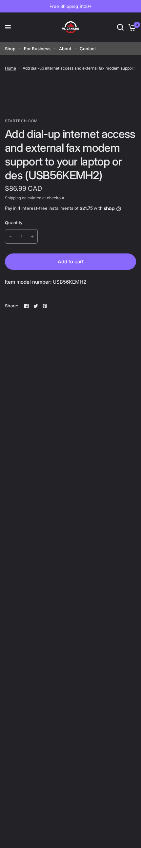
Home (10, 68)
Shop (10, 48)
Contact (88, 48)
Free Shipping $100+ (71, 6)
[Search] (120, 27)
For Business (37, 48)
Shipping (13, 197)
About (65, 48)
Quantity (13, 222)
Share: (12, 306)
